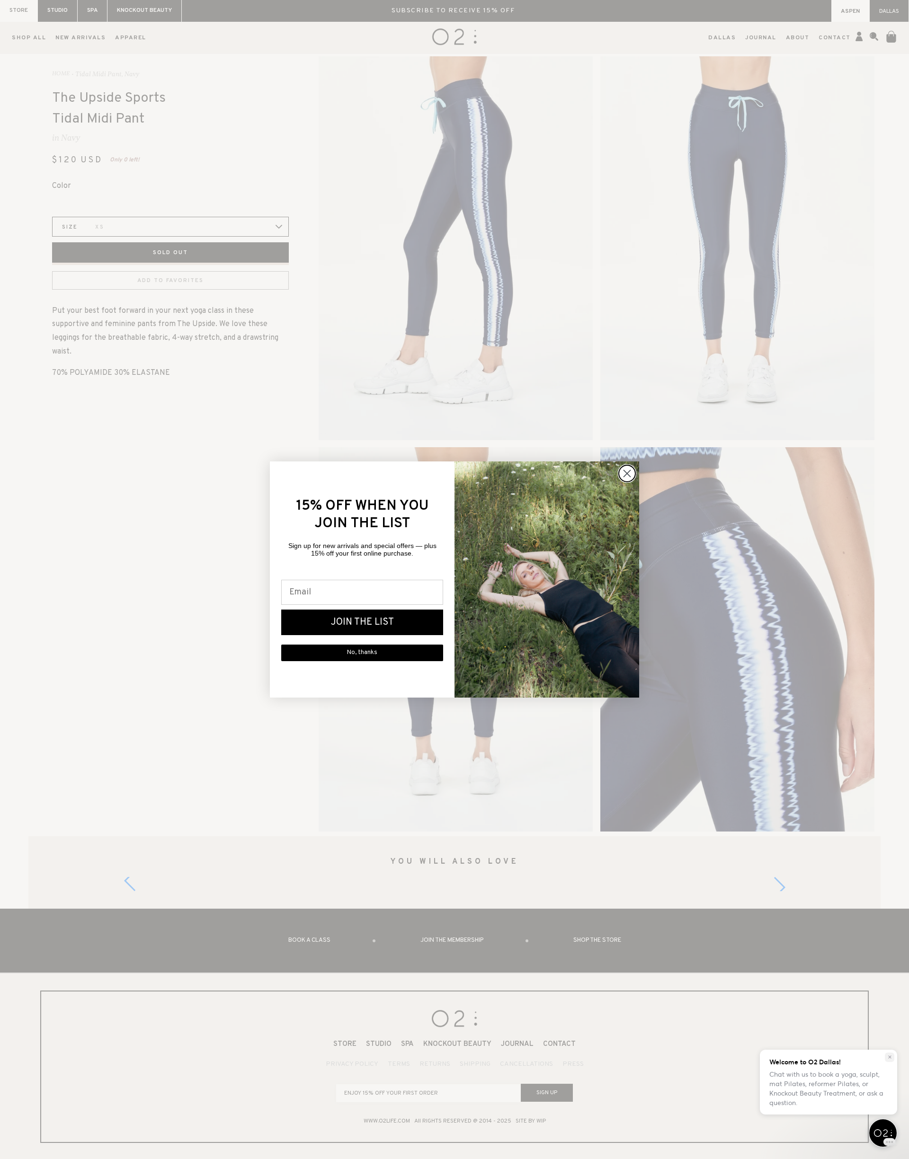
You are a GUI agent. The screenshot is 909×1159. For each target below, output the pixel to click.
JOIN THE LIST (362, 622)
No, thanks (362, 652)
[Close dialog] (627, 473)
